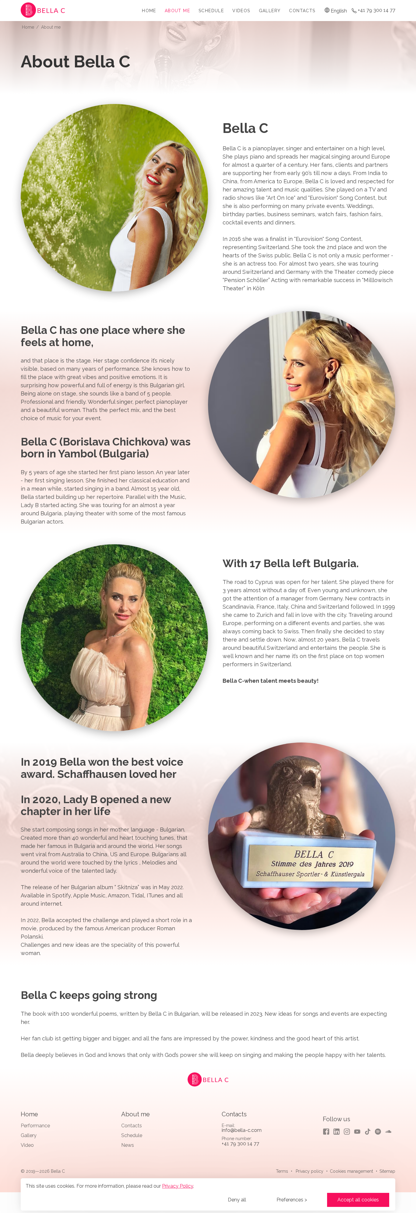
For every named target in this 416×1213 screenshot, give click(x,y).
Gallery (270, 11)
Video (27, 1145)
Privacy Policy (177, 1186)
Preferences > (292, 1200)
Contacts (302, 11)
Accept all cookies (358, 1200)
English (339, 10)
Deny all (237, 1200)
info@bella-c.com (242, 1130)
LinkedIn (336, 1131)
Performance (35, 1126)
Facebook (326, 1131)
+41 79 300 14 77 (376, 10)
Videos (241, 11)
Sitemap (387, 1171)
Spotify (378, 1131)
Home (149, 11)
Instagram (347, 1131)
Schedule (211, 11)
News (127, 1145)
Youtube (357, 1131)
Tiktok (367, 1131)
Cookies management (351, 1171)
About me (177, 11)
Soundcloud (388, 1131)
